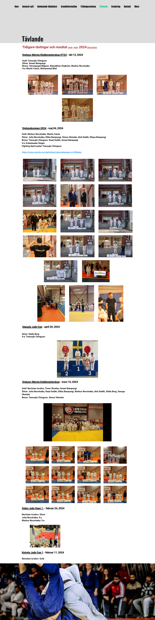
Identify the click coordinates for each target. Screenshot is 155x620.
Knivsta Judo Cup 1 (32, 552)
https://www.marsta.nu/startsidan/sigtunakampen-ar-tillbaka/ (52, 152)
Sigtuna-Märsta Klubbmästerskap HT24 (44, 54)
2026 (70, 47)
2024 (83, 47)
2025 (76, 47)
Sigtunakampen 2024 (34, 128)
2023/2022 (92, 47)
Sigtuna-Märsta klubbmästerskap (41, 381)
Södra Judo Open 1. (33, 508)
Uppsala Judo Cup (32, 326)
